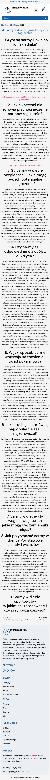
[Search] (45, 18)
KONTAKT (35, 758)
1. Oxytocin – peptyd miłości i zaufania (25, 165)
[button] (36, 10)
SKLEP (34, 755)
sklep (6, 677)
